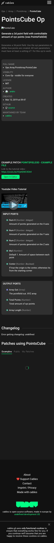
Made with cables (27, 492)
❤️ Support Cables (27, 478)
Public (17, 351)
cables (8, 115)
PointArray (22, 11)
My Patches (28, 351)
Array (10, 11)
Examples (7, 351)
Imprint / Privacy (27, 487)
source (11, 107)
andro (12, 91)
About (27, 474)
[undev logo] (27, 506)
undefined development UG (27, 514)
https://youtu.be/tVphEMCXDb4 (16, 172)
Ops (3, 11)
